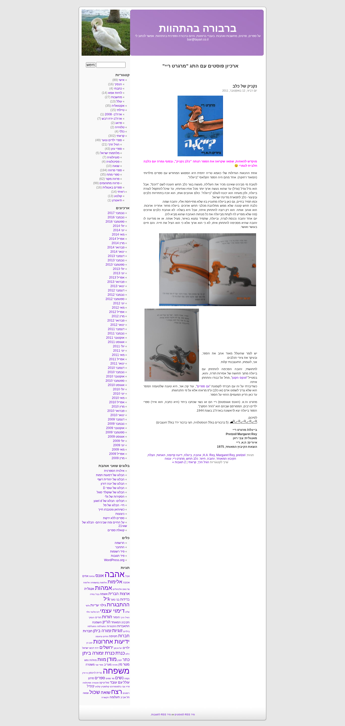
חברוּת (87, 631)
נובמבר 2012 (116, 294)
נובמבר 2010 (116, 372)
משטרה (90, 664)
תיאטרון (117, 200)
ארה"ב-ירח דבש (112, 118)
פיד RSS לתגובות (161, 714)
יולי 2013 (119, 269)
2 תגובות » (179, 462)
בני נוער (114, 599)
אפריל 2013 (117, 277)
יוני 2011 (119, 350)
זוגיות (117, 630)
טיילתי (121, 110)
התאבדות (123, 626)
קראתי (192, 462)
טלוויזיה (120, 127)
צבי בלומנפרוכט (117, 686)
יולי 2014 (119, 226)
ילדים (126, 648)
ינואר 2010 (117, 415)
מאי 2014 (118, 234)
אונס (99, 575)
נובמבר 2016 (116, 217)
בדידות (125, 599)
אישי (122, 80)
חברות (124, 635)
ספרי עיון (116, 149)
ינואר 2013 (117, 286)
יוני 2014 (119, 230)
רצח (116, 691)
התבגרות (111, 626)
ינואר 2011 (117, 363)
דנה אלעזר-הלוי (92, 612)
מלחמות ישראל (109, 153)
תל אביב (125, 697)
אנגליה (89, 589)
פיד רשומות (117, 551)
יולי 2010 (119, 389)
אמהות (103, 588)
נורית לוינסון (95, 672)
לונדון (119, 660)
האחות (161, 455)
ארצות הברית (119, 593)
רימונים (126, 693)
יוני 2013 (119, 273)
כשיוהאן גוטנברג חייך (111, 509)
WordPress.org (114, 560)
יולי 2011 (119, 346)
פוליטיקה (104, 682)
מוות (101, 659)
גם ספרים (203, 386)
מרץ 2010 (118, 406)
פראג (118, 123)
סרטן (91, 678)
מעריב (108, 664)
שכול (94, 692)
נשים (119, 678)
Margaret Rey (225, 455)
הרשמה (120, 543)
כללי (122, 131)
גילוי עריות (98, 605)
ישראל (85, 648)
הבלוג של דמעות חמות (110, 475)
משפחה (116, 670)
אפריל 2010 (117, 402)
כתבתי (118, 88)
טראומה (98, 636)
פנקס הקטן (239, 377)
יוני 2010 (119, 393)
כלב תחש (192, 458)
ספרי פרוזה (115, 170)
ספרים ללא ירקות (114, 518)
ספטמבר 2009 (115, 432)
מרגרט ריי (179, 458)
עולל (119, 101)
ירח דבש (94, 648)
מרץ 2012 (118, 316)
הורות (107, 616)
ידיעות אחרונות (111, 641)
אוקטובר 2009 (115, 428)
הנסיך (118, 84)
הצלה (151, 455)
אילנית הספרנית (114, 471)
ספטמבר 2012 (115, 299)
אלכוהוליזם (117, 589)
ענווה (168, 458)
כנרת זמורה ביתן (98, 653)
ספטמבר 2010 (115, 380)
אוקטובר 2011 (115, 337)
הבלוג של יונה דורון (113, 483)
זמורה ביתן (102, 630)
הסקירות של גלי (115, 496)
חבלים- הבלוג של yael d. (109, 501)
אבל (127, 576)
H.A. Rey (209, 455)
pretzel (240, 455)
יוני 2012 (119, 303)
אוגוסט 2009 (116, 436)
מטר (126, 664)
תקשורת (105, 697)
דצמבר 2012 (116, 290)
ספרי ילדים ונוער (112, 140)
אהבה (197, 455)
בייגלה (188, 455)
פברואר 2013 (116, 282)
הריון (106, 622)
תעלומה (115, 697)
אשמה (104, 593)
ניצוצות (120, 514)
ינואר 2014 (117, 251)
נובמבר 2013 (116, 260)
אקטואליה (118, 106)
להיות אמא (115, 93)
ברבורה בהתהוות (198, 28)
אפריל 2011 (117, 359)
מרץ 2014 (118, 243)
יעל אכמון (118, 648)
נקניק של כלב (245, 86)
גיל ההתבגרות (117, 601)
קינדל (90, 686)
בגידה (92, 594)
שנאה (86, 693)
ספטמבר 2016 (115, 221)
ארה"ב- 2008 (113, 114)
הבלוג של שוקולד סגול (111, 492)
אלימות (115, 581)
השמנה (97, 622)
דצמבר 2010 (116, 368)
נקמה (127, 678)
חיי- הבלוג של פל (114, 505)
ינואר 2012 (117, 325)
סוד (113, 678)
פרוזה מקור (112, 179)
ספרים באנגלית (112, 187)
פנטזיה (95, 682)
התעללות (101, 626)
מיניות (115, 665)
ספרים (100, 678)
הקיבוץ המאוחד (226, 458)
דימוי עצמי (112, 611)
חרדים (105, 636)
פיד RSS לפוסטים (185, 714)
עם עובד (116, 682)
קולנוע (118, 196)
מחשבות (116, 97)
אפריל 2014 (117, 239)
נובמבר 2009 (116, 423)
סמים (108, 678)
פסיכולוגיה (112, 161)
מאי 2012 (118, 307)
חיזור (203, 458)
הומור (116, 617)
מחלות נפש (90, 660)
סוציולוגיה (113, 157)
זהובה (211, 458)
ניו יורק (85, 673)
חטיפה (113, 636)
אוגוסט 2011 (116, 342)
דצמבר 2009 (116, 419)
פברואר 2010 (116, 411)
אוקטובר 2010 (115, 376)
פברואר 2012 (116, 320)
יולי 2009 (119, 441)
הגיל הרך (203, 462)
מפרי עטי (99, 665)
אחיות (92, 576)
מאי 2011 (118, 355)
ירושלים (106, 647)
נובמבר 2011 (116, 333)
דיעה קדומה (174, 455)
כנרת (120, 653)
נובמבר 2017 (116, 213)
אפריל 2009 (117, 454)
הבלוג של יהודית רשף (111, 479)
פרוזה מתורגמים (109, 183)
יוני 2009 (119, 445)
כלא (128, 654)
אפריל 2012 (117, 312)
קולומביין (105, 686)
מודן (112, 659)
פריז (128, 686)
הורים (98, 617)
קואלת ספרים (116, 530)
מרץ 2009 (118, 458)
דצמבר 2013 (116, 256)
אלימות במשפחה (98, 582)
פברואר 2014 (116, 247)
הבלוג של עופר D (114, 488)
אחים (85, 576)
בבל (97, 594)
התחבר (120, 547)
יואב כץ (89, 643)
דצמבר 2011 (116, 329)
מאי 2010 (118, 398)
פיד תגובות (118, 556)
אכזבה (126, 582)
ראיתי (121, 192)
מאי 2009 (118, 449)
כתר (126, 659)
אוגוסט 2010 (116, 385)
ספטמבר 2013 (115, 264)
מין (120, 664)
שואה (115, 166)
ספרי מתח (113, 174)
